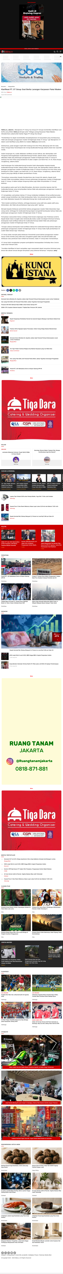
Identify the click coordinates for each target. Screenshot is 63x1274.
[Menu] (60, 51)
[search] (57, 51)
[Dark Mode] (54, 51)
